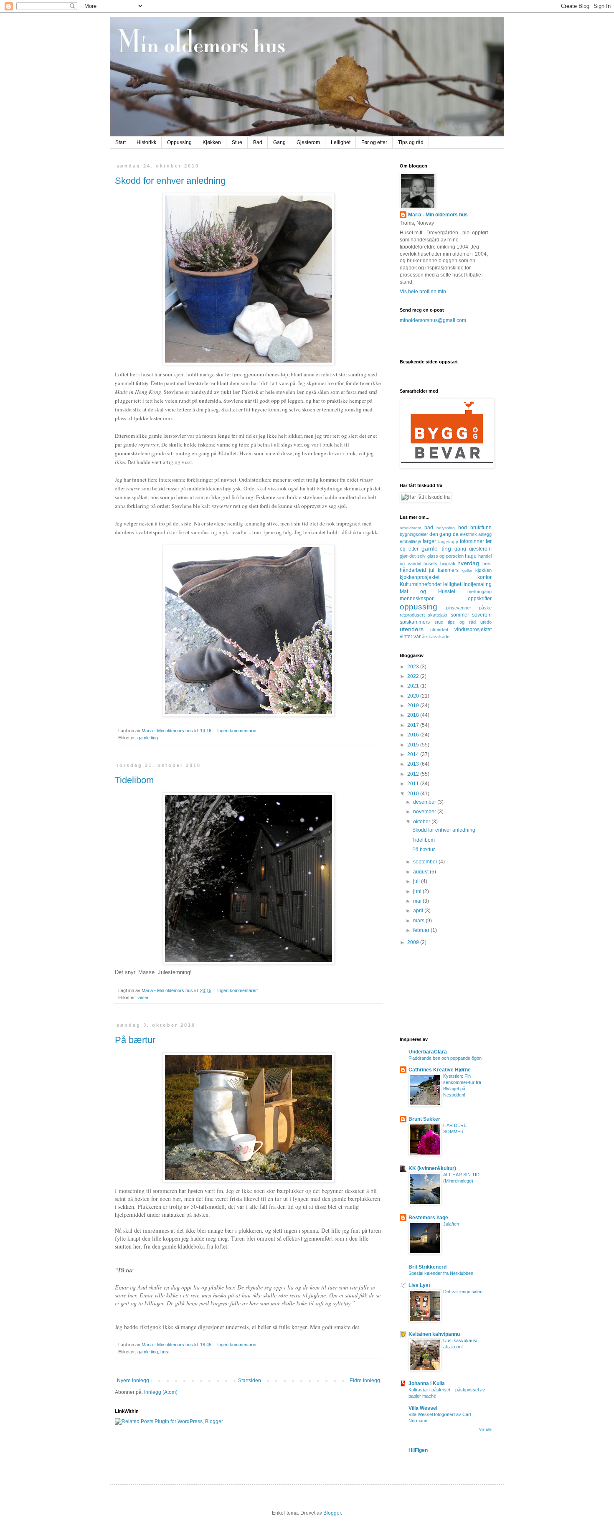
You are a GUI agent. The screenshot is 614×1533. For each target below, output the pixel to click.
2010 (413, 794)
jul (431, 570)
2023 (413, 667)
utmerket (439, 629)
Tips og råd (411, 142)
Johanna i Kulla (426, 1383)
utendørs (412, 629)
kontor (484, 577)
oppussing (418, 606)
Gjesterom (308, 142)
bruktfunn (481, 527)
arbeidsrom (410, 527)
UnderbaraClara (427, 1052)
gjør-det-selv (413, 555)
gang (460, 549)
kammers (448, 570)
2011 (413, 784)
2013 (413, 764)
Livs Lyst (419, 1285)
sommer (460, 615)
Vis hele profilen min (423, 291)
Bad (257, 142)
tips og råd (462, 621)
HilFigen (418, 1450)
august (421, 872)
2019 (413, 705)
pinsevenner (458, 607)
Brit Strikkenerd (427, 1267)
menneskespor (417, 599)
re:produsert (412, 614)
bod (462, 527)
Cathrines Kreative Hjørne (439, 1070)
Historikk (146, 142)
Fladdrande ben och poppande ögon (445, 1058)
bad (428, 527)
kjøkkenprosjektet (419, 577)
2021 (413, 686)
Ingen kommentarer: (238, 730)
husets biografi (439, 563)
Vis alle (485, 1429)
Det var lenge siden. (463, 1291)
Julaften (451, 1223)
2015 (413, 745)
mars (419, 921)
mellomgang (479, 591)
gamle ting (147, 737)
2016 (413, 735)
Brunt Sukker (424, 1119)
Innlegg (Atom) (161, 1392)
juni (418, 891)
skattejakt (437, 614)
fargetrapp (448, 541)
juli (417, 881)
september (426, 862)
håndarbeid (413, 570)
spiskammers (415, 622)
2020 (413, 696)
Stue (237, 142)
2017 (413, 725)
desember (425, 802)
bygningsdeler (414, 534)
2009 (413, 942)
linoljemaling (477, 584)
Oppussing (179, 142)
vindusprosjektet (473, 629)
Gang (279, 142)
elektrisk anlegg (476, 534)
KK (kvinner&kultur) (432, 1168)
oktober (422, 822)
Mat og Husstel (427, 591)
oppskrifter (480, 599)
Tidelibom (134, 780)
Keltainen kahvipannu (434, 1334)
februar (422, 930)
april (418, 911)
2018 (413, 715)
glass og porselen (445, 555)
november (425, 812)
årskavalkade (435, 636)
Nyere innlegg (133, 1380)
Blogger (332, 1513)
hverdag (468, 563)
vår (417, 637)
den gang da (443, 534)
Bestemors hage (428, 1218)
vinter (143, 997)
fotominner (472, 541)
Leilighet (340, 142)
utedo (486, 621)
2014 (413, 754)
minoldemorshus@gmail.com (433, 320)
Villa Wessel (422, 1408)
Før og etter (374, 142)
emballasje (410, 541)
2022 (413, 676)
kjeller (467, 570)
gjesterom (480, 549)
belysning (445, 527)
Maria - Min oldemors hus (438, 215)
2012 (413, 774)
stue (438, 621)
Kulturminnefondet (420, 584)
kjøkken (483, 570)
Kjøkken (212, 142)
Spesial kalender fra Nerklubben (440, 1273)
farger (429, 541)
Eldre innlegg (365, 1380)
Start (120, 142)
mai (418, 901)
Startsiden (249, 1380)
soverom (482, 615)
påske (485, 607)
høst (165, 1351)
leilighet (452, 584)
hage (471, 556)
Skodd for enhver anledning (170, 180)
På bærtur (135, 1040)
